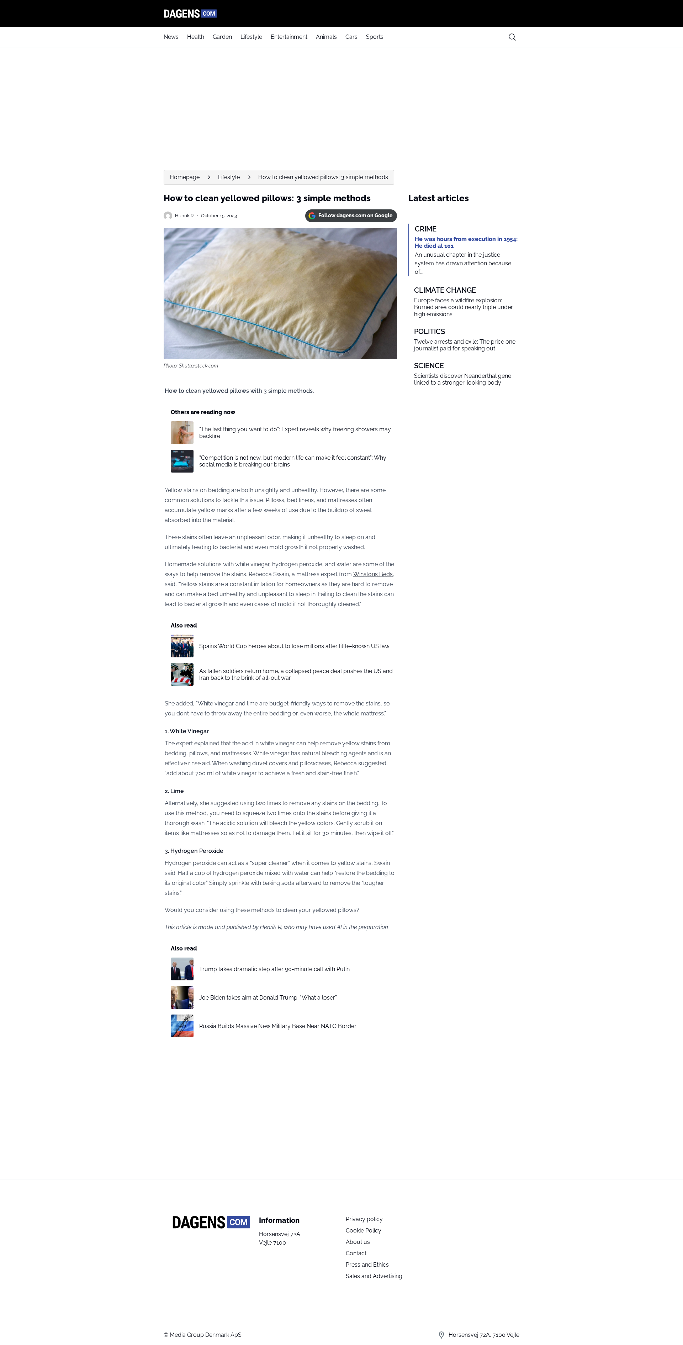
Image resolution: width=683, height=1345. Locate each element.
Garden (222, 36)
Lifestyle (251, 36)
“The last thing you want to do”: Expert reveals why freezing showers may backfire (295, 432)
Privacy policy (364, 1219)
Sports (374, 36)
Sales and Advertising (374, 1276)
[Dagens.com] (341, 13)
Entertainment (289, 36)
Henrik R (184, 215)
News (171, 36)
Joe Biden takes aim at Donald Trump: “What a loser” (268, 997)
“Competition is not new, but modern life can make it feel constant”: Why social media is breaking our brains (292, 461)
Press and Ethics (367, 1264)
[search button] (512, 37)
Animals (326, 36)
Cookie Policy (363, 1230)
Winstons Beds (373, 574)
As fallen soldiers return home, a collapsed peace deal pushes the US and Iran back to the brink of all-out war (296, 674)
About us (358, 1242)
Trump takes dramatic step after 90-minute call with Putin (274, 969)
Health (195, 36)
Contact (356, 1253)
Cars (351, 36)
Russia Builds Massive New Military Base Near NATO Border (277, 1026)
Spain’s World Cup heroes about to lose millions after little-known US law (294, 646)
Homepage (185, 177)
